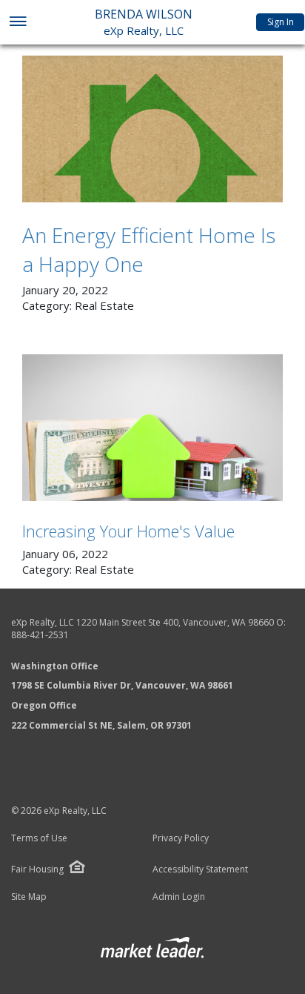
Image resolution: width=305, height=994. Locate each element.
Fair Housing (37, 869)
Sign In (280, 22)
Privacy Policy (180, 838)
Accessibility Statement (200, 869)
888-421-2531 (40, 635)
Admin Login (178, 897)
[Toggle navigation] (17, 22)
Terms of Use (39, 838)
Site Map (29, 897)
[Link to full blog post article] (152, 129)
